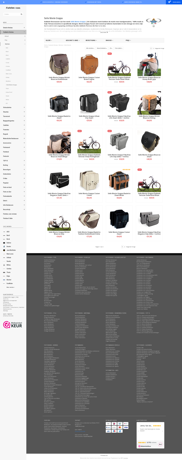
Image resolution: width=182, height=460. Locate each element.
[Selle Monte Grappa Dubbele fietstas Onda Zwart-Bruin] (119, 64)
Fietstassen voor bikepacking (145, 294)
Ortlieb (9, 257)
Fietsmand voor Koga (112, 363)
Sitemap (5, 310)
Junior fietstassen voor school (83, 265)
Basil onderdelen (80, 336)
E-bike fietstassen (110, 324)
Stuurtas (6, 112)
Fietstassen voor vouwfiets (144, 278)
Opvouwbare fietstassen (112, 336)
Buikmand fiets (79, 374)
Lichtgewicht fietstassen (81, 326)
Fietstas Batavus (79, 280)
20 (111, 48)
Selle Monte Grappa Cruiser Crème (89, 194)
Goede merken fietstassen (82, 294)
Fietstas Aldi (140, 378)
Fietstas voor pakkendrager (52, 305)
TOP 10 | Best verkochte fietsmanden (85, 388)
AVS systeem (47, 410)
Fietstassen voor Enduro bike (145, 302)
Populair (6, 183)
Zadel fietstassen (49, 270)
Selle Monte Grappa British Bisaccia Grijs (59, 233)
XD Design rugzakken (50, 393)
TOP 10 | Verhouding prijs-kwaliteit (147, 322)
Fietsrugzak (47, 285)
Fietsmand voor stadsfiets (82, 402)
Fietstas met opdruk (111, 295)
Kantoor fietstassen (142, 268)
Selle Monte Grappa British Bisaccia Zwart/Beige (59, 156)
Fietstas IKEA (140, 390)
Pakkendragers (141, 400)
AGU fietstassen (48, 351)
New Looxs (10, 254)
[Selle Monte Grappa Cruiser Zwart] (119, 219)
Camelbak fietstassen (50, 359)
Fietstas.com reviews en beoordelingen (148, 332)
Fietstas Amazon (141, 393)
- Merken (7, 44)
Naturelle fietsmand (80, 407)
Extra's (5, 200)
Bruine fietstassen (111, 267)
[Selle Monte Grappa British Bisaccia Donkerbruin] (59, 64)
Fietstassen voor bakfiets (143, 282)
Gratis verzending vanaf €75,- (133, 2)
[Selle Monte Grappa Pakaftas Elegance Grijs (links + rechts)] (149, 219)
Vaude (9, 261)
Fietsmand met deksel (81, 354)
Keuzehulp (6, 209)
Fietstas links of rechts (112, 337)
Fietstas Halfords (141, 383)
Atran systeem (48, 412)
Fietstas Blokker (141, 366)
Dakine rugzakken (49, 368)
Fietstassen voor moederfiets (145, 277)
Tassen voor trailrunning (143, 307)
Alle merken (90, 48)
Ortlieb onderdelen (80, 332)
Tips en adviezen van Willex (52, 398)
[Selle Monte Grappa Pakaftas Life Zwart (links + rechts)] (119, 103)
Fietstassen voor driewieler (144, 285)
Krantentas (47, 283)
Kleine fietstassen (111, 322)
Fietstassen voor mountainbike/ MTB (147, 275)
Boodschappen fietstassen (144, 261)
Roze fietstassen (110, 261)
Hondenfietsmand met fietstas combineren (87, 351)
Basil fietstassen (48, 354)
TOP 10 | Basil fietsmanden (82, 391)
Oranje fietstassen (111, 273)
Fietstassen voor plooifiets (144, 287)
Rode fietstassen (110, 270)
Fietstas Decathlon (142, 371)
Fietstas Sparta (79, 278)
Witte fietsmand (79, 359)
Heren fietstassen (80, 261)
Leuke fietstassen (110, 331)
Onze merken (7, 226)
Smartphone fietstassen (143, 265)
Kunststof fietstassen (80, 322)
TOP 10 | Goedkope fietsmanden (84, 386)
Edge (8, 276)
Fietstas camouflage (111, 294)
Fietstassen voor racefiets (144, 273)
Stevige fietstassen (80, 329)
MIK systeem (47, 400)
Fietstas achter (48, 275)
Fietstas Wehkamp (142, 368)
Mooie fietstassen (111, 320)
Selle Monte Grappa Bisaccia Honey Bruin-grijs (149, 78)
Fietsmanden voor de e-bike (83, 353)
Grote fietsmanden (80, 347)
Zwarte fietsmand (80, 405)
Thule (8, 272)
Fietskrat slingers (110, 378)
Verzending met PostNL (94, 2)
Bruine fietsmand (80, 363)
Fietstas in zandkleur (111, 280)
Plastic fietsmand (110, 349)
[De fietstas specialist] (13, 8)
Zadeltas (6, 125)
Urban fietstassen (49, 327)
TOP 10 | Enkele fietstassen (144, 329)
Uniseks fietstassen (80, 268)
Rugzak (5, 134)
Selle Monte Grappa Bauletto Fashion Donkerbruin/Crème (89, 233)
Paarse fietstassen (111, 275)
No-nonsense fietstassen (51, 320)
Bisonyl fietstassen (80, 315)
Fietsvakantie (7, 196)
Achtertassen (48, 265)
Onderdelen (7, 174)
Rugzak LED (47, 288)
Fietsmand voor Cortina (112, 361)
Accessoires (7, 143)
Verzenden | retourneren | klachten (13, 307)
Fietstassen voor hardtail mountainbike (148, 304)
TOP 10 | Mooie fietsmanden (83, 390)
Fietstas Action (141, 364)
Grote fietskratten (111, 373)
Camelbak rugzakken (50, 361)
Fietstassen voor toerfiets (144, 280)
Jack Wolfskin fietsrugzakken (52, 373)
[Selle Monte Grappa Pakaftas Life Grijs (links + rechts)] (119, 141)
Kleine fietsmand (79, 358)
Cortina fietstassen (49, 366)
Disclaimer (6, 302)
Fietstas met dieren (111, 292)
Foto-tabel (118, 48)
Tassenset (6, 116)
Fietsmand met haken (81, 380)
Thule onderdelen (80, 337)
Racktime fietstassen (50, 383)
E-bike (5, 178)
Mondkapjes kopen (142, 398)
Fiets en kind (7, 187)
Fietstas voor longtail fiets (144, 292)
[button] (24, 27)
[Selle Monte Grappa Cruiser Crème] (89, 180)
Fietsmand (6, 147)
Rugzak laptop (48, 290)
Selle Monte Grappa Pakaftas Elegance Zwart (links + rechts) (59, 195)
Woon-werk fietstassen (143, 267)
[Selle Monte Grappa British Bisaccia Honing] (149, 103)
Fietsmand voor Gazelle (112, 359)
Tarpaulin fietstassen (81, 320)
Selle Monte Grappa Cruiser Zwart (119, 233)
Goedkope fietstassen (81, 290)
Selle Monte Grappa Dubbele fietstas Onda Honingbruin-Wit (89, 157)
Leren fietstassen (49, 324)
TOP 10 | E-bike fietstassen (144, 326)
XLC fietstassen (48, 395)
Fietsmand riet (79, 371)
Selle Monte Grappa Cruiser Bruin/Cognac (89, 78)
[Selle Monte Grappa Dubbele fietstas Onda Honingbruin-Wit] (89, 141)
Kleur (48, 40)
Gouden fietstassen (111, 282)
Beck (8, 239)
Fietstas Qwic (78, 285)
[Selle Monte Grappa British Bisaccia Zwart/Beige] (59, 141)
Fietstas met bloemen (112, 288)
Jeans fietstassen (110, 285)
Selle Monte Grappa (78, 22)
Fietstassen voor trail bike (144, 288)
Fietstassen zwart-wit (112, 283)
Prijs (128, 40)
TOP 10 (5, 161)
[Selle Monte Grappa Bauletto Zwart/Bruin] (119, 180)
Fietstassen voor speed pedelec (146, 290)
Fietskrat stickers (110, 376)
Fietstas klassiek (48, 280)
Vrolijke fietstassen (49, 329)
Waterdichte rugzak (111, 332)
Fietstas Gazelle (79, 275)
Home (46, 45)
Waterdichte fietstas (111, 334)
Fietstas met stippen (111, 290)
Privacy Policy (7, 304)
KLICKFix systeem (49, 405)
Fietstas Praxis (141, 381)
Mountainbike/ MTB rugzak (144, 354)
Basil (8, 235)
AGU (8, 232)
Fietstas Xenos (141, 385)
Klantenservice (7, 309)
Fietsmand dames (80, 381)
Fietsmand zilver (79, 385)
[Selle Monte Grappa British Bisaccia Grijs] (59, 219)
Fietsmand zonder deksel (82, 368)
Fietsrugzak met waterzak (51, 295)
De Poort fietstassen (49, 369)
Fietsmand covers (111, 356)
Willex (9, 265)
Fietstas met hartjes (111, 287)
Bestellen (59, 86)
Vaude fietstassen (49, 390)
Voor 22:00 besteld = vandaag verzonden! (55, 2)
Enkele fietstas (8, 28)
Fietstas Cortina (79, 282)
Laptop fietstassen (142, 260)
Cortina (9, 269)
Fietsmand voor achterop (82, 356)
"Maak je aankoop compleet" (145, 402)
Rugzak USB (47, 287)
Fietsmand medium (80, 364)
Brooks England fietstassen (51, 358)
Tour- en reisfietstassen (143, 263)
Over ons (5, 299)
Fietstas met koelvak (111, 339)
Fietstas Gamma (141, 380)
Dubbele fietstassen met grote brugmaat (148, 351)
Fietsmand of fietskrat (81, 398)
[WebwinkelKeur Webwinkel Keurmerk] (16, 324)
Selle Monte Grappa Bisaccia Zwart (149, 156)
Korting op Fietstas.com (112, 326)
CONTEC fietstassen (49, 363)
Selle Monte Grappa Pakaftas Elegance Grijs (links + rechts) (149, 233)
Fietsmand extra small (112, 354)
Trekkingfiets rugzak (142, 295)
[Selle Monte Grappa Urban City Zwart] (89, 103)
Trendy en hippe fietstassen (52, 319)
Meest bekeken (101, 48)
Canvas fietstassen (80, 317)
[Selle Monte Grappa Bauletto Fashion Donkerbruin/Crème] (89, 219)
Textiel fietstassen (80, 324)
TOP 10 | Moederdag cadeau (145, 331)
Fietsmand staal (79, 373)
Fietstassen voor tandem (144, 283)
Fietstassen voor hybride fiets (145, 270)
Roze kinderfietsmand (112, 353)
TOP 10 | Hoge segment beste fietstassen (148, 320)
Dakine (9, 243)
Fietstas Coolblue (141, 374)
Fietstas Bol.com (141, 369)
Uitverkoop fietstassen (143, 395)
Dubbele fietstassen (49, 260)
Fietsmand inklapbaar (81, 376)
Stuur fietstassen (48, 268)
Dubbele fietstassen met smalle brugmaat (148, 353)
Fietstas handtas (48, 272)
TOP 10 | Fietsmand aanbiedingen (84, 393)
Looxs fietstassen (49, 378)
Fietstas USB (140, 347)
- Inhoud (6, 36)
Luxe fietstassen (48, 278)
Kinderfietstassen (80, 263)
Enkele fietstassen (49, 261)
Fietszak (139, 359)
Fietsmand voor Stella (112, 364)
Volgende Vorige (159, 48)
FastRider (10, 283)
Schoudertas (7, 107)
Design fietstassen (49, 317)
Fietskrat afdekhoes (111, 374)
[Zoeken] (21, 13)
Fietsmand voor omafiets (113, 351)
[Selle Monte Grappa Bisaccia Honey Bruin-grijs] (149, 64)
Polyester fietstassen (81, 319)
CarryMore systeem (49, 408)
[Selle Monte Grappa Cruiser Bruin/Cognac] (89, 64)
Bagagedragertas (8, 121)
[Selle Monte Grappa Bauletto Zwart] (59, 103)
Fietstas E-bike (8, 218)
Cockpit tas (47, 302)
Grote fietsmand (79, 361)
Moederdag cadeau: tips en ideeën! (85, 287)
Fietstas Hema (141, 363)
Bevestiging (91, 40)
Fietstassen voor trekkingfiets (145, 272)
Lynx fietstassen (48, 374)
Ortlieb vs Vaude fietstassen (52, 349)
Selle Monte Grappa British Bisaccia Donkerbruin (59, 78)
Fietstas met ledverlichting (144, 349)
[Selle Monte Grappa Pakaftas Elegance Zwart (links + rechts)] (59, 180)
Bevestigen (7, 169)
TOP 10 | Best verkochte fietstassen (147, 315)
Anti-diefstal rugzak (111, 329)
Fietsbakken (109, 379)
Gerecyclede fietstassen (82, 327)
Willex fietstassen (49, 391)
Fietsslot (6, 156)
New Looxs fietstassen (50, 376)
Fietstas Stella (79, 272)
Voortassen (47, 263)
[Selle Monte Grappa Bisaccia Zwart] (149, 141)
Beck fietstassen (48, 356)
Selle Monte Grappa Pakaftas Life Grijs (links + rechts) (119, 156)
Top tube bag (48, 304)
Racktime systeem (49, 402)
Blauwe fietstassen (111, 265)
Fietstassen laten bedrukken (83, 292)
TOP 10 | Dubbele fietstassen (145, 327)
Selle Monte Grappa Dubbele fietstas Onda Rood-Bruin (149, 194)
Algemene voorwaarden (10, 300)
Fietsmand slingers (80, 349)
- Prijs (5, 40)
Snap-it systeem (48, 403)
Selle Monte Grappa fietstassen (53, 385)
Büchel (9, 280)
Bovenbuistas (48, 300)
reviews (125, 458)
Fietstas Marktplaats (142, 376)
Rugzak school (48, 292)
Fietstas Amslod (79, 273)
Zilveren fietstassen (111, 260)
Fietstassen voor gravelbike (144, 299)
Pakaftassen (47, 267)
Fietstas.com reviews (10, 214)
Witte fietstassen (110, 278)
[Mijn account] (3, 2)
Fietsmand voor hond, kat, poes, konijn (86, 396)
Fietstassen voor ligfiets (143, 297)
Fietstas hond (78, 270)
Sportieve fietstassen (50, 315)
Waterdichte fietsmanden (82, 400)
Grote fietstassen (110, 319)
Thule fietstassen (49, 386)
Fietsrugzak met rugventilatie (52, 294)
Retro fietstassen (49, 322)
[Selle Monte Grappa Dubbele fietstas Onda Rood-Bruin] (149, 180)
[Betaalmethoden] (108, 423)
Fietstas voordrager (49, 297)
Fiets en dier (7, 192)
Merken (61, 45)
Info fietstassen (8, 205)
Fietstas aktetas (48, 277)
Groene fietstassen (111, 272)
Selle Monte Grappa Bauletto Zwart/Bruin (119, 194)
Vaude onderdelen (80, 334)
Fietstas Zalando (141, 388)
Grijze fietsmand (79, 366)
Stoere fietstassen (49, 326)
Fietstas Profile (141, 386)
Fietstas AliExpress (142, 391)
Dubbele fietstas (8, 32)
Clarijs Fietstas (141, 361)
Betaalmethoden (8, 305)
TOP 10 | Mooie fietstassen (144, 324)
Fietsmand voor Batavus (112, 358)
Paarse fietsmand (80, 410)
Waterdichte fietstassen (10, 138)
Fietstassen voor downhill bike (145, 300)
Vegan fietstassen (110, 341)
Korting (5, 165)
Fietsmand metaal (80, 369)
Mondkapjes (140, 396)
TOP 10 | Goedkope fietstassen (145, 319)
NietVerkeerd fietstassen (51, 380)
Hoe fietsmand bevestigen (82, 395)
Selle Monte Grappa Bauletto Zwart (59, 117)
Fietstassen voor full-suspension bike (147, 305)
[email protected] (8, 316)
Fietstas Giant (79, 283)
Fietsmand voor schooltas (82, 403)
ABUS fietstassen (48, 353)
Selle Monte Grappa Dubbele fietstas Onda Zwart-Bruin (119, 78)
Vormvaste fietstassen (112, 327)
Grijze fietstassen (110, 268)
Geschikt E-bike (72, 40)
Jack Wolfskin (11, 250)
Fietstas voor (47, 273)
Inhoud (109, 40)
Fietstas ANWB (141, 373)
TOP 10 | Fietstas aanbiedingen (145, 317)
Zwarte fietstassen (111, 263)
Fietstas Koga (78, 277)
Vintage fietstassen (49, 331)
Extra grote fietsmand (81, 383)
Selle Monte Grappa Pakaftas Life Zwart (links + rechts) (119, 117)
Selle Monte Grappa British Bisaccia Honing (149, 117)
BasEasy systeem (49, 407)
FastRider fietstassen (50, 371)
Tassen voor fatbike (142, 309)
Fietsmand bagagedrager (82, 378)
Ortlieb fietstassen (49, 347)
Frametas (6, 129)
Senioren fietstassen (80, 267)
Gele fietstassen (110, 277)
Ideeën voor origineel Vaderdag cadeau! (86, 288)
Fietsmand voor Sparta (112, 366)
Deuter (9, 246)
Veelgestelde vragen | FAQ (10, 297)
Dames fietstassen (80, 260)
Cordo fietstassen (49, 364)
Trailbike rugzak (141, 358)
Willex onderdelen (80, 331)
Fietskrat (6, 152)
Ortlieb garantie (48, 396)
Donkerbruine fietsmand (82, 408)
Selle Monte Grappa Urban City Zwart (89, 117)
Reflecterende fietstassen (113, 317)
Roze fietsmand (110, 347)
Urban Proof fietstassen (50, 388)
